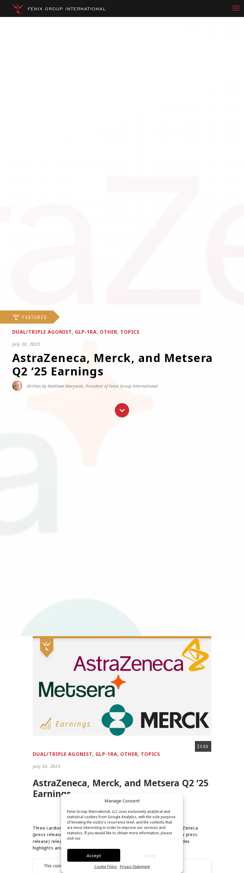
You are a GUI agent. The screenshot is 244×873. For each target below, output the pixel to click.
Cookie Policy (105, 867)
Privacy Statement (135, 867)
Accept (94, 855)
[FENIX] (59, 8)
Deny (150, 855)
